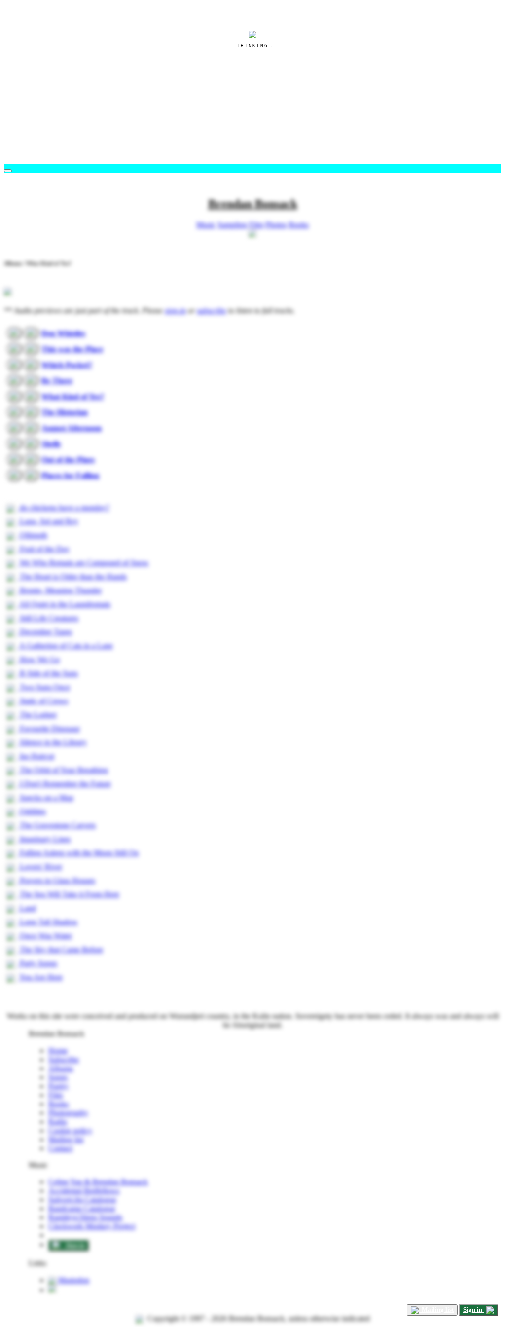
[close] (8, 170)
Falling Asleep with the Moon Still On (78, 852)
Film (256, 225)
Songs (58, 1077)
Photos (276, 225)
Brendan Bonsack (252, 203)
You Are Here (40, 977)
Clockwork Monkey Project (91, 1226)
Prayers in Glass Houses (56, 880)
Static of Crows (43, 701)
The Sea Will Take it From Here (68, 894)
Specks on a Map (45, 797)
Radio (57, 1121)
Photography (68, 1112)
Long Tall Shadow (48, 922)
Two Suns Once (44, 687)
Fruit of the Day (44, 549)
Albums (60, 1068)
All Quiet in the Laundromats (64, 604)
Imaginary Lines (44, 839)
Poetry (58, 1086)
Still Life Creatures (48, 618)
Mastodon (72, 1280)
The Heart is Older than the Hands (72, 576)
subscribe (211, 310)
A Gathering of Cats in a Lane (65, 645)
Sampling (232, 225)
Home (58, 1050)
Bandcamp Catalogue (81, 1208)
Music (206, 225)
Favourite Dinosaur (49, 728)
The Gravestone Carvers (57, 825)
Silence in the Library (52, 742)
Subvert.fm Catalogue (82, 1199)
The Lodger (37, 714)
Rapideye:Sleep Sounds (85, 1217)
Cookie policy (70, 1130)
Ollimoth (32, 535)
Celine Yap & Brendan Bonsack (98, 1182)
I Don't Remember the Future (64, 783)
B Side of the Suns (48, 673)
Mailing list (65, 1139)
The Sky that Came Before (60, 949)
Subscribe (63, 1059)
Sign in (74, 1245)
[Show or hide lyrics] (31, 333)
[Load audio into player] (14, 333)
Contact (60, 1148)
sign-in (175, 310)
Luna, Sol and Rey (48, 521)
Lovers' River (40, 866)
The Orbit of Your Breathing (63, 770)
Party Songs (37, 963)
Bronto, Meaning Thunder (60, 590)
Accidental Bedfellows (83, 1190)
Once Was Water (45, 935)
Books (299, 225)
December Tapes (45, 631)
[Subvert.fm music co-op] (52, 1290)
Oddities (32, 811)
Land (27, 908)
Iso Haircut (36, 756)
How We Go (39, 659)
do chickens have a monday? (63, 507)
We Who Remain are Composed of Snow (83, 562)
